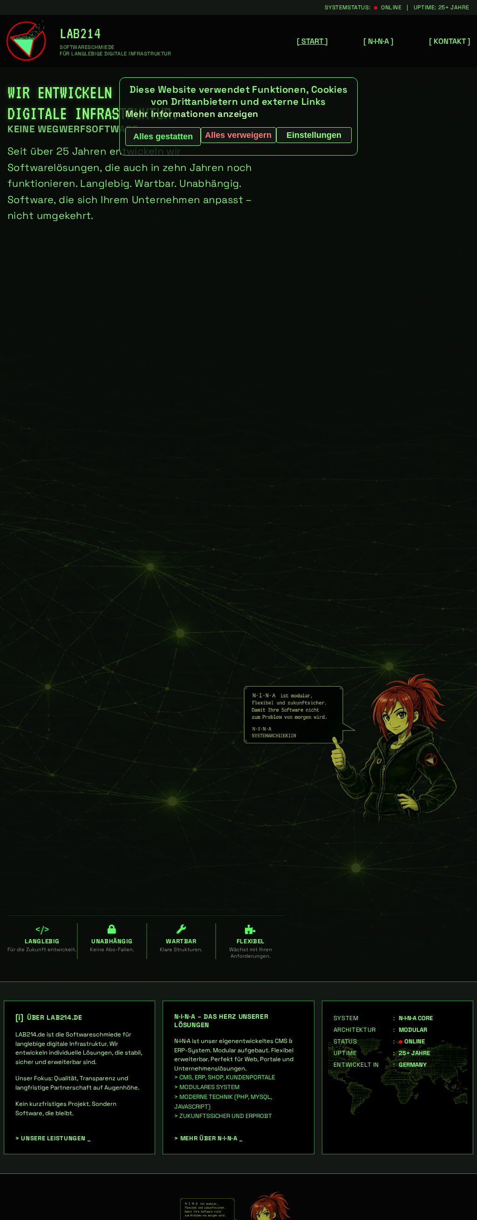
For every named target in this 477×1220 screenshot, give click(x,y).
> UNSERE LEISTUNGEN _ (53, 1138)
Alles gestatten (163, 136)
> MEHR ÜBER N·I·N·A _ (208, 1138)
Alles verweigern (238, 135)
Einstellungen (313, 135)
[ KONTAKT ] (449, 41)
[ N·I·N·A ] (378, 41)
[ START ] (312, 41)
